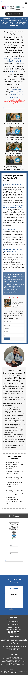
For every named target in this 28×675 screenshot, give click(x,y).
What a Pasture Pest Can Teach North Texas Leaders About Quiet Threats (13, 647)
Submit (7, 339)
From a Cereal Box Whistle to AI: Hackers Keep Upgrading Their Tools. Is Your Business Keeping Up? (14, 640)
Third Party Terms (10, 671)
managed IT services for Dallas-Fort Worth (14, 59)
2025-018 (24, 664)
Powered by (7, 608)
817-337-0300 (15, 14)
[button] (26, 3)
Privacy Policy (3, 671)
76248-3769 (16, 624)
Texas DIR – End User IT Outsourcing (16, 672)
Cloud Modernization (17, 93)
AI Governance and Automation (15, 94)
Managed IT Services (16, 89)
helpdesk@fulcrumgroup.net (19, 20)
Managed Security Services (16, 91)
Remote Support (8, 22)
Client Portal (19, 22)
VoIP (11, 71)
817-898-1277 (5, 20)
